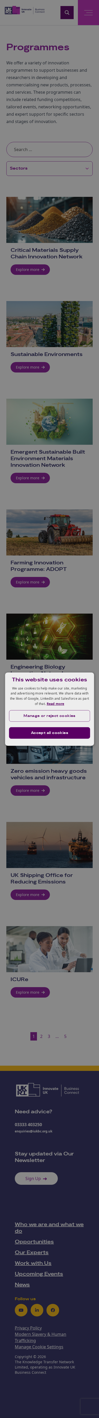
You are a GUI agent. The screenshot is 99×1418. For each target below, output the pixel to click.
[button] (49, 716)
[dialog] (49, 709)
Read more (55, 704)
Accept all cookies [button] (49, 733)
